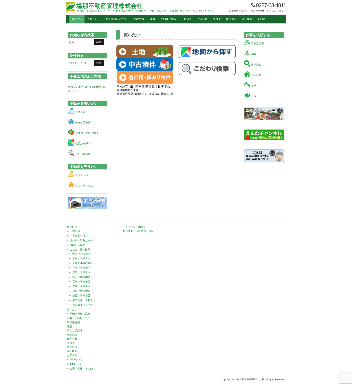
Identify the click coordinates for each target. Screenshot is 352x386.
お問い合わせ (77, 363)
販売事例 (231, 19)
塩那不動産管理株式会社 (109, 5)
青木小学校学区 (81, 253)
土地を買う (81, 111)
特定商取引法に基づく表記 (138, 230)
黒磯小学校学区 (81, 272)
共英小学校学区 (81, 267)
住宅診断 (202, 19)
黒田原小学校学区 (82, 304)
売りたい (92, 19)
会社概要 (247, 19)
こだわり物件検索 (80, 249)
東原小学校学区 (81, 295)
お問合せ (263, 19)
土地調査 (187, 19)
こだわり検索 (82, 154)
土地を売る (81, 175)
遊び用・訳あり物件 (86, 132)
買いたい (77, 19)
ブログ (217, 19)
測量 (152, 19)
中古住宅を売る (83, 185)
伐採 (253, 96)
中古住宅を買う (83, 122)
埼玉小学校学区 (81, 276)
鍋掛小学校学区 (81, 290)
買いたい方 (76, 359)
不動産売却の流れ (80, 313)
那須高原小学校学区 (84, 300)
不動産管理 (138, 19)
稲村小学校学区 (81, 258)
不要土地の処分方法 (114, 19)
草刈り (254, 85)
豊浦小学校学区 (81, 286)
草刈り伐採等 (168, 19)
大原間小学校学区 (82, 263)
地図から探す (82, 143)
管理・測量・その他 (81, 368)
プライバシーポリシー (135, 226)
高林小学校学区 (81, 281)
